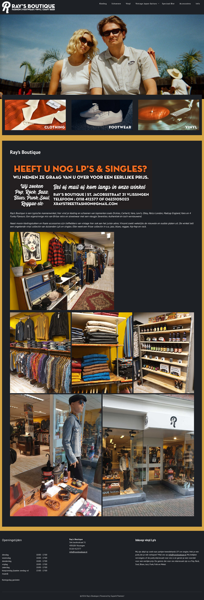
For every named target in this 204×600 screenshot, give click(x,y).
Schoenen (116, 3)
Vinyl (128, 3)
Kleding (103, 3)
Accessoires (185, 3)
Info (198, 3)
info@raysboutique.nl (78, 552)
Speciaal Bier (168, 3)
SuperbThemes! (117, 596)
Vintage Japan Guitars (146, 3)
